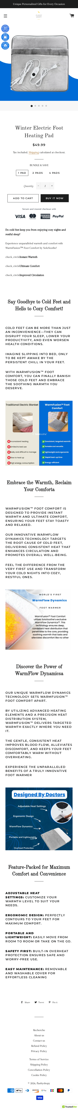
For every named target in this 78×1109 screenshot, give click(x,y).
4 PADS (54, 172)
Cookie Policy (39, 1075)
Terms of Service (39, 1059)
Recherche (39, 1030)
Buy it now (55, 198)
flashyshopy (43, 1083)
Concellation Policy (39, 1069)
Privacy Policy (39, 1051)
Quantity (29, 186)
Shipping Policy (39, 1064)
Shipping (34, 152)
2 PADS (37, 172)
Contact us (39, 1040)
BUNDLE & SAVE (39, 165)
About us (39, 1035)
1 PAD (22, 172)
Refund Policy (39, 1046)
